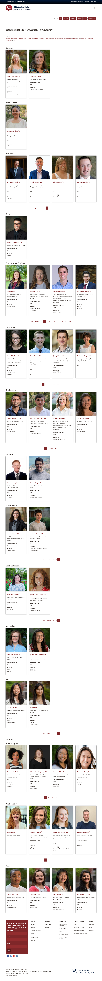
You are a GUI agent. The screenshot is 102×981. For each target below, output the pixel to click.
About (40, 8)
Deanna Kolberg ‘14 (83, 772)
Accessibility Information (12, 975)
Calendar (77, 8)
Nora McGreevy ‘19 (13, 654)
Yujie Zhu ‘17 (34, 707)
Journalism (74, 38)
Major (79, 18)
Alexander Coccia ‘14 (84, 832)
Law (79, 38)
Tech (14, 40)
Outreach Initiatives (36, 930)
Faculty (61, 931)
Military (82, 38)
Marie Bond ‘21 (12, 292)
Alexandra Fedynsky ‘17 (38, 772)
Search (94, 9)
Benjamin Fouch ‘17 (14, 182)
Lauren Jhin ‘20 (58, 772)
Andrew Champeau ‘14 (38, 418)
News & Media (86, 8)
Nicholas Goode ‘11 (83, 182)
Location (66, 18)
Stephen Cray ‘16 (12, 483)
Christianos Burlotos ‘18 (15, 418)
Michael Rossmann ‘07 (14, 242)
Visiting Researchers (79, 927)
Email (8, 943)
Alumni (47, 927)
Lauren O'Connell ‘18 (14, 594)
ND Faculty (77, 924)
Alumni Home (92, 18)
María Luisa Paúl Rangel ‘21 (38, 655)
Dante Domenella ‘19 (84, 292)
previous (37, 208)
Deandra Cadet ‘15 (13, 772)
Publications (62, 928)
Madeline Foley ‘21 (36, 76)
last (70, 208)
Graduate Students (64, 934)
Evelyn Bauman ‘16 (13, 76)
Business (20, 38)
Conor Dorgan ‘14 (36, 483)
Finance (54, 38)
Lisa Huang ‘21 (58, 894)
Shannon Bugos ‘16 (36, 832)
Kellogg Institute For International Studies (16, 971)
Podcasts (91, 930)
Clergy (25, 38)
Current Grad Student (33, 38)
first (32, 208)
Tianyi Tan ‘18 (12, 707)
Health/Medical (67, 38)
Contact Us (25, 973)
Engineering (48, 38)
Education (41, 38)
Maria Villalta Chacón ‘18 (85, 894)
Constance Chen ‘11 (13, 131)
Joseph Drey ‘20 (58, 356)
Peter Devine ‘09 (35, 356)
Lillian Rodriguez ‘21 (84, 418)
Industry (73, 18)
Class (85, 18)
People (47, 8)
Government (59, 38)
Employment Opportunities (34, 936)
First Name (10, 930)
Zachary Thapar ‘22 (37, 534)
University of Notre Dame (20, 969)
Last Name (10, 937)
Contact (33, 927)
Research (56, 8)
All (60, 18)
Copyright (8, 969)
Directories (48, 924)
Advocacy (8, 38)
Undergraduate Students (63, 938)
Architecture (14, 38)
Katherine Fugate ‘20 (84, 356)
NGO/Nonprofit (89, 38)
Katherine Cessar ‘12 (60, 832)
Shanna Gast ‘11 (58, 182)
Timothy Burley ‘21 (13, 894)
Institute (33, 924)
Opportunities (66, 8)
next (66, 208)
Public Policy (9, 40)
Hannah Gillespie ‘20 (60, 418)
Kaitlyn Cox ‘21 (35, 292)
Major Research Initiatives (63, 925)
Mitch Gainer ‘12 (36, 182)
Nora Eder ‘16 (35, 894)
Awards (32, 933)
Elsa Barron (11, 832)
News (90, 927)
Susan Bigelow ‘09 (13, 356)
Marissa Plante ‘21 (13, 534)
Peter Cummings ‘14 (60, 292)
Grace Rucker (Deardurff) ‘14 (39, 595)
